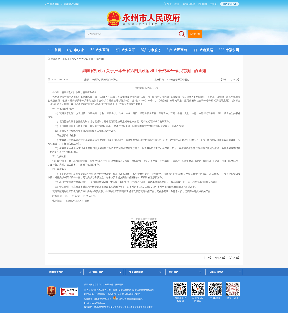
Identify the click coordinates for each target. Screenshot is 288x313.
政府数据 (206, 50)
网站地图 (119, 284)
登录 (169, 4)
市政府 (79, 50)
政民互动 (180, 50)
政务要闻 (102, 50)
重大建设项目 (86, 59)
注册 (176, 4)
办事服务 (154, 50)
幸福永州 (232, 50)
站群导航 (195, 34)
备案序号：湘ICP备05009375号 (97, 299)
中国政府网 (53, 4)
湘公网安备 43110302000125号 (129, 299)
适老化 (213, 4)
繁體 (204, 4)
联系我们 (98, 284)
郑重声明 (109, 284)
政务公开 (128, 50)
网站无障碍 (189, 4)
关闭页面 (233, 257)
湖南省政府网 (71, 4)
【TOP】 (207, 257)
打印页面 (219, 257)
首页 (57, 50)
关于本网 (88, 284)
